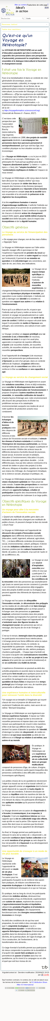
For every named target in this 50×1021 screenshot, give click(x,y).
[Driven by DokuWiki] (30, 990)
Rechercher (23, 18)
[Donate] (20, 988)
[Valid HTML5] (40, 988)
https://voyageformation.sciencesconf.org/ (22, 110)
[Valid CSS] (20, 990)
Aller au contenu (21, 5)
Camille (46, 975)
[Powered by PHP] (30, 988)
